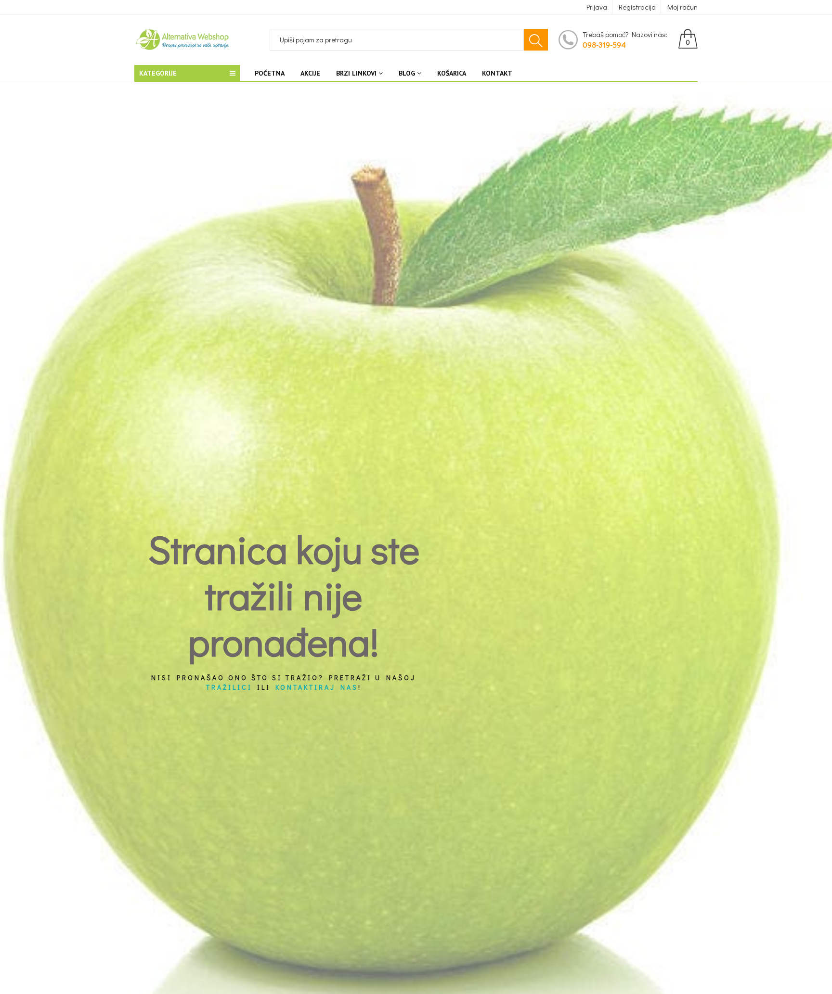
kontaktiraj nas (316, 687)
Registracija (637, 7)
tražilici (229, 687)
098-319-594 (604, 44)
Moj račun (682, 7)
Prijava (596, 7)
